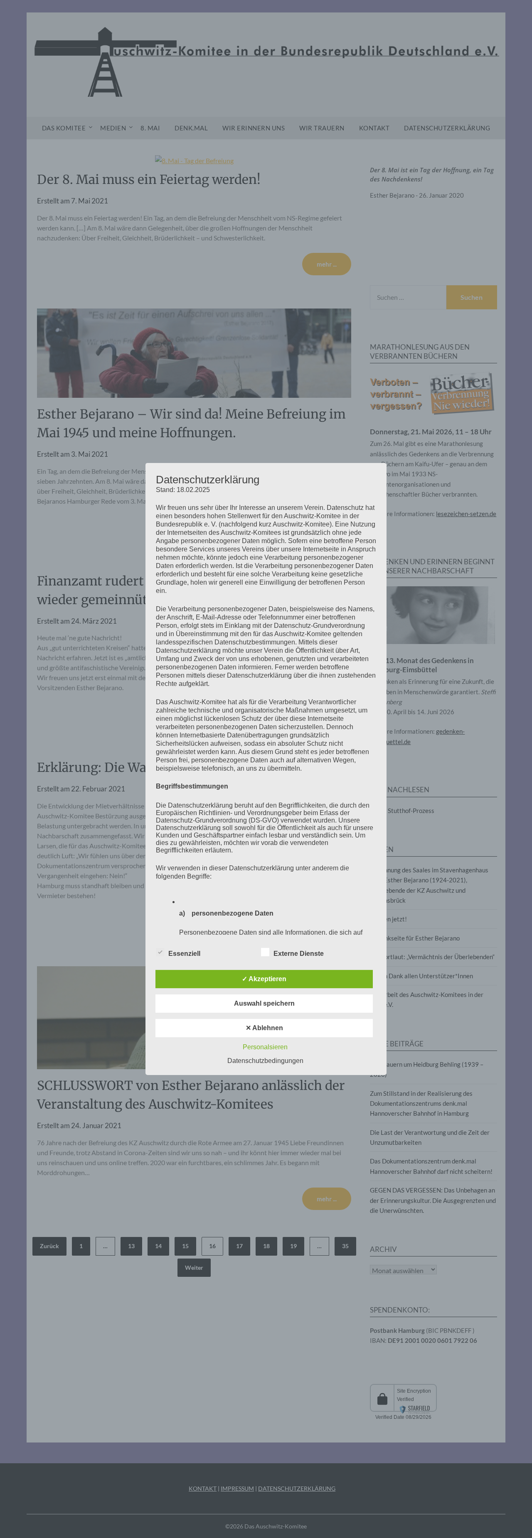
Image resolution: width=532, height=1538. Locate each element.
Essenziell (184, 953)
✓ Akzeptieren (264, 978)
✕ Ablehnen (264, 1027)
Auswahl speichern (264, 1003)
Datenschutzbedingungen (265, 1060)
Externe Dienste (298, 953)
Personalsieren (265, 1047)
